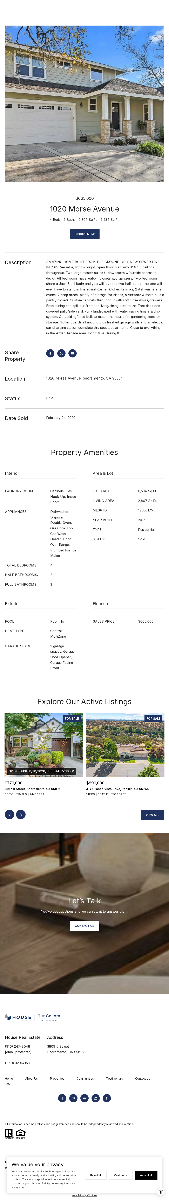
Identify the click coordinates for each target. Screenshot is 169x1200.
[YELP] (107, 1098)
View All (152, 815)
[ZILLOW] (96, 1098)
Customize (120, 1175)
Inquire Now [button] (85, 234)
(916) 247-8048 (17, 1046)
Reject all (95, 1175)
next (21, 814)
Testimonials (114, 1078)
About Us (31, 1078)
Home (9, 1078)
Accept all (146, 1175)
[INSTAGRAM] (73, 1098)
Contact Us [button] (84, 925)
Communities (85, 1078)
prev (9, 814)
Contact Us (142, 1078)
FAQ (8, 1084)
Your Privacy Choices (84, 1195)
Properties (57, 1078)
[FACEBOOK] (62, 1098)
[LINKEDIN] (84, 1098)
